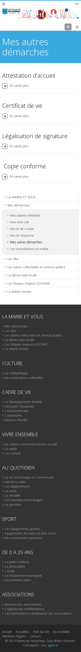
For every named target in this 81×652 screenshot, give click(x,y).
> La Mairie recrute (15, 349)
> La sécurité (11, 495)
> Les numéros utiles (16, 580)
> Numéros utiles (14, 482)
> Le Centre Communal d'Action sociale (29, 444)
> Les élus (9, 331)
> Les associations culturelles (22, 378)
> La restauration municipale (22, 575)
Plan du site (41, 632)
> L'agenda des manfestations (23, 609)
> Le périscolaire (13, 566)
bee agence (49, 645)
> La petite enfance (15, 562)
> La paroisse (11, 504)
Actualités (22, 632)
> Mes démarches (14, 326)
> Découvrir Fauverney (18, 406)
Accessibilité (61, 632)
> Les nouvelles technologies (22, 500)
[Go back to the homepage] (40, 14)
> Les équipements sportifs (21, 529)
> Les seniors (11, 453)
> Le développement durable (22, 402)
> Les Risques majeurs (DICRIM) (24, 344)
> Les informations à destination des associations (37, 613)
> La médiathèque (14, 373)
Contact (35, 636)
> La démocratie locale (18, 340)
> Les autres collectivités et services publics (32, 335)
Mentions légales (14, 636)
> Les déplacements (16, 486)
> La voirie (9, 491)
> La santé (9, 449)
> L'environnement (15, 411)
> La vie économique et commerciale (28, 477)
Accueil (7, 632)
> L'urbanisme (12, 415)
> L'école (8, 571)
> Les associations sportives (22, 538)
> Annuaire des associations (21, 604)
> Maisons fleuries (15, 420)
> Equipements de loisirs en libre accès (29, 533)
